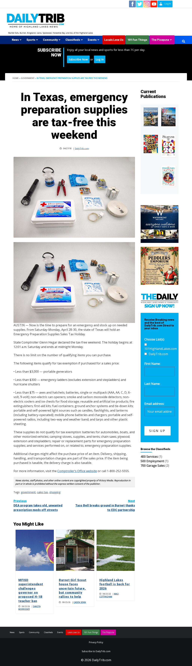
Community (50, 39)
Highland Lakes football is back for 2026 (114, 584)
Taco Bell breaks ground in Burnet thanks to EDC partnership (105, 505)
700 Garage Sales (153, 466)
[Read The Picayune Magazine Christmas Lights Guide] (168, 175)
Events (92, 39)
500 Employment (152, 461)
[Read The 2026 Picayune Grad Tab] (168, 146)
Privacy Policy (96, 642)
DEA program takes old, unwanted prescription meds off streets (38, 505)
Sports (30, 39)
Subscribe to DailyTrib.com (96, 651)
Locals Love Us (113, 39)
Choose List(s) (154, 339)
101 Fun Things (137, 39)
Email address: (154, 404)
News (15, 39)
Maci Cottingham (109, 595)
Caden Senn (80, 602)
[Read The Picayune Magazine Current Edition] (150, 116)
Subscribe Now (78, 59)
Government (27, 78)
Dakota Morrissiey (29, 607)
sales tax (42, 492)
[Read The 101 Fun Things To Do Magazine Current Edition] (168, 116)
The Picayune (160, 39)
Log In (100, 59)
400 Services (149, 457)
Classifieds (72, 39)
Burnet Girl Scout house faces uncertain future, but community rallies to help (72, 588)
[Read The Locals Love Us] (150, 144)
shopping (54, 492)
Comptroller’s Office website (77, 471)
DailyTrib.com (82, 148)
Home (16, 78)
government (28, 492)
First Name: (152, 364)
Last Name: (152, 384)
